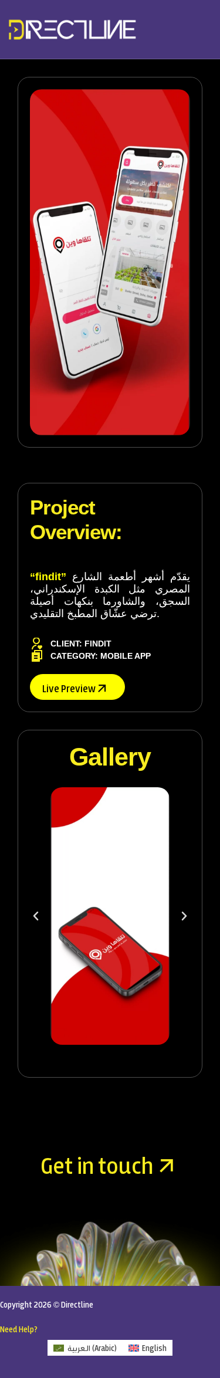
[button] (36, 916)
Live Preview (69, 688)
